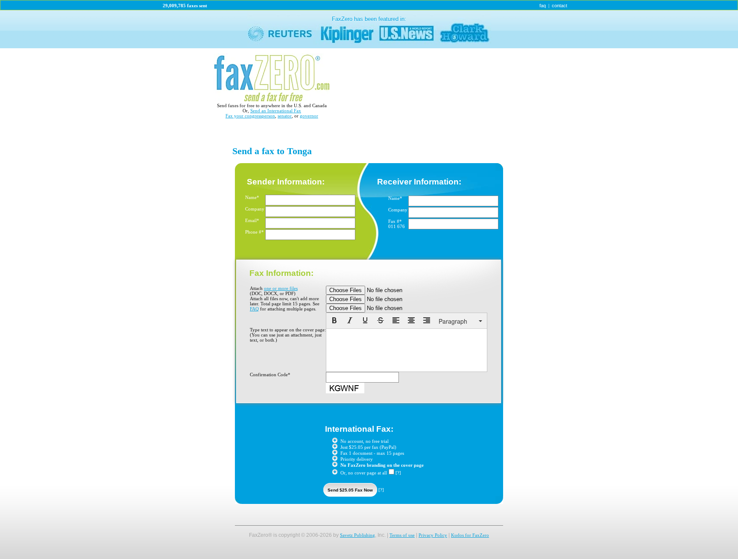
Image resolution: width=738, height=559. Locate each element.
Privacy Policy (433, 535)
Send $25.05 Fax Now (350, 490)
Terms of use (402, 535)
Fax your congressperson (250, 115)
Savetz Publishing (357, 535)
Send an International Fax (275, 110)
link (369, 29)
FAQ (254, 308)
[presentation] (334, 321)
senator (285, 115)
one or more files (281, 288)
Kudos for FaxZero (470, 535)
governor (309, 115)
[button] (334, 321)
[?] (398, 472)
